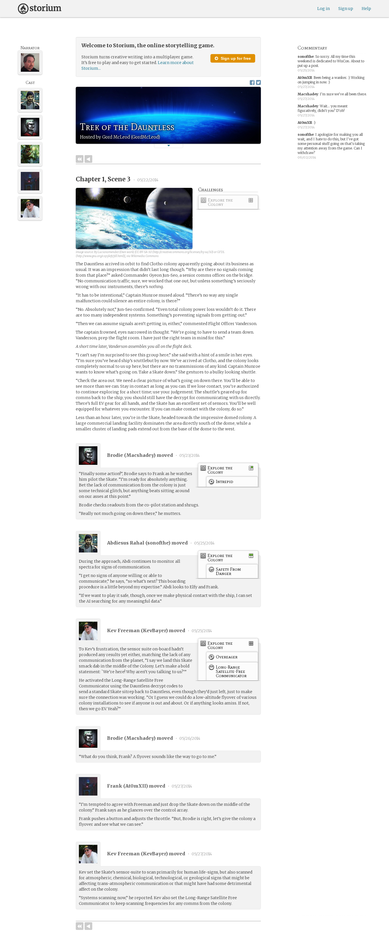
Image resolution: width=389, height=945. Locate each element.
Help (366, 8)
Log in (323, 8)
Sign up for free (235, 58)
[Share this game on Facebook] (252, 82)
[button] (168, 145)
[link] (228, 203)
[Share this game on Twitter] (258, 82)
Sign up (345, 8)
